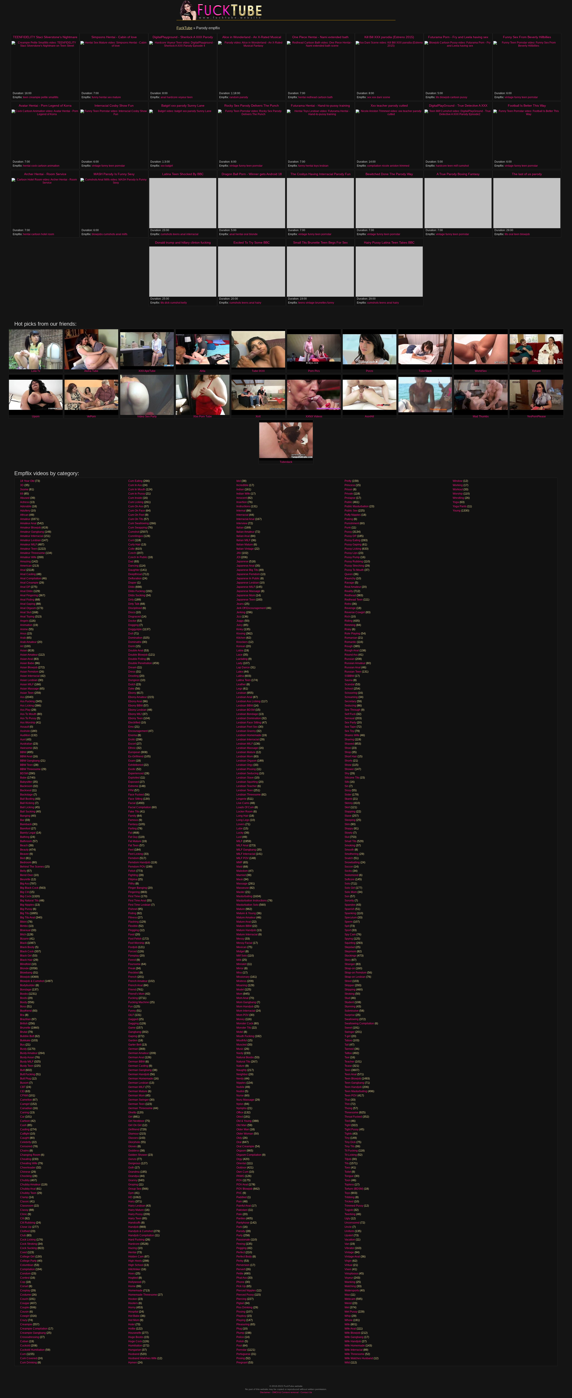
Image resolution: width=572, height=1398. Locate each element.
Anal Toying (27, 616)
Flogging (133, 930)
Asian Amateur (29, 654)
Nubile (240, 1087)
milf (456, 165)
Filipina (132, 879)
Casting (24, 1129)
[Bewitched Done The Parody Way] (389, 203)
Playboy (241, 1315)
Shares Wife (352, 735)
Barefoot (25, 828)
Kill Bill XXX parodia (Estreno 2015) (389, 37)
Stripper (349, 985)
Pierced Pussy (245, 1294)
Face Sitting (135, 798)
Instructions (243, 506)
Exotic (132, 769)
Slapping (350, 811)
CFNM (24, 1095)
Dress (131, 671)
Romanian (351, 637)
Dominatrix (134, 642)
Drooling (133, 675)
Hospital (133, 1311)
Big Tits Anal (27, 917)
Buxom (24, 1082)
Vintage (349, 1252)
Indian (240, 489)
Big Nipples (27, 904)
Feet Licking (135, 853)
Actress (24, 502)
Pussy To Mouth (354, 570)
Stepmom (350, 951)
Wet (347, 1307)
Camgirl (25, 1104)
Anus (23, 633)
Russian (350, 659)
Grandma (134, 1171)
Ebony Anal (135, 701)
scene (386, 97)
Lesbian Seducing (247, 773)
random (234, 97)
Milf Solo (241, 955)
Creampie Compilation (34, 1328)
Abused (24, 497)
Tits (347, 1163)
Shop (348, 752)
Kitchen (241, 637)
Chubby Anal (28, 1188)
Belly (23, 870)
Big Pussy (26, 909)
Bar (22, 820)
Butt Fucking (27, 1074)
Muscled (241, 1044)
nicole (385, 165)
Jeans (240, 603)
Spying (349, 938)
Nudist (240, 1091)
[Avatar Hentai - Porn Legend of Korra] (45, 135)
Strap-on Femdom (355, 972)
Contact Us (306, 1392)
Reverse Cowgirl (355, 612)
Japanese (242, 561)
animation (53, 165)
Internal (241, 510)
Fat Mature (134, 841)
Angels (24, 620)
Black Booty (27, 947)
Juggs (240, 620)
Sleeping (350, 820)
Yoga (456, 502)
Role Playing (352, 633)
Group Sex (134, 1188)
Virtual (348, 1265)
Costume (25, 1294)
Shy (347, 773)
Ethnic (132, 748)
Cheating (25, 1159)
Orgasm (241, 1150)
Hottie (131, 1328)
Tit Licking (351, 1154)
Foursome (134, 964)
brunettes (321, 302)
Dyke (131, 688)
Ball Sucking (27, 811)
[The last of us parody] (526, 203)
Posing (240, 1358)
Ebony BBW (135, 705)
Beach (24, 845)
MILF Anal (242, 845)
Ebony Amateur (137, 697)
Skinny (349, 803)
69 (21, 493)
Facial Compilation (139, 807)
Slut (347, 837)
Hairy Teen (134, 1218)
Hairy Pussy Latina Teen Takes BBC (389, 242)
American (26, 565)
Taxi (347, 1057)
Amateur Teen (28, 548)
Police (240, 1337)
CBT (22, 1087)
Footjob (132, 947)
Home (132, 1286)
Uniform (349, 1231)
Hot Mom (133, 1320)
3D (22, 485)
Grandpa (133, 1176)
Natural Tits (243, 1061)
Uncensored (352, 1222)
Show (348, 764)
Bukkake (25, 1040)
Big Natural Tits (29, 900)
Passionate (243, 1239)
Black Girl (26, 955)
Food (131, 934)
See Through (352, 709)
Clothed (25, 1231)
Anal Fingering (29, 595)
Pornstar (241, 1349)
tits (437, 97)
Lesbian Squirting (247, 781)
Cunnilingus (135, 536)
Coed (23, 1252)
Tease (348, 1065)
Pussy (348, 531)
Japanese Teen (245, 599)
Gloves (132, 1146)
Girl (130, 1116)
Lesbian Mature (245, 752)
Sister (348, 794)
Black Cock (27, 951)
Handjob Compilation (141, 1235)
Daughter (134, 570)
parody (244, 97)
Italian (240, 527)
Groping (133, 1184)
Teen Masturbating (356, 1091)
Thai (347, 1099)
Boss (23, 1006)
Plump (240, 1332)
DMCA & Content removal (285, 1392)
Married (241, 875)
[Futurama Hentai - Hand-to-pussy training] (320, 135)
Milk (238, 959)
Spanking (350, 913)
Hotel (131, 1324)
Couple (24, 1307)
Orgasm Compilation (248, 1154)
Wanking (350, 1282)
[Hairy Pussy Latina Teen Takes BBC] (389, 271)
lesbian (324, 165)
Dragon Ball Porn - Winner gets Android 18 (252, 174)
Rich (347, 616)
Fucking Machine (138, 1002)
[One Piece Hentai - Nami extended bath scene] (320, 66)
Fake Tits (133, 811)
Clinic (23, 1214)
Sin (347, 786)
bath (330, 97)
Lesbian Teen (244, 790)
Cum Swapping (137, 527)
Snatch (349, 858)
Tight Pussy (352, 1129)
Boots (23, 998)
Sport (348, 930)
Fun (130, 1006)
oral (246, 234)
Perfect (240, 1252)
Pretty (348, 481)
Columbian (27, 1265)
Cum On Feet (136, 514)
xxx (374, 97)
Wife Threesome (354, 1354)
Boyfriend (26, 1010)
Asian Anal (26, 659)
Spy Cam (350, 934)
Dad (130, 561)
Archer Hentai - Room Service (45, 174)
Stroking (350, 993)
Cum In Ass (135, 485)
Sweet (348, 1027)
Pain (239, 1201)
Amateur (25, 519)
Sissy (348, 790)
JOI (238, 557)
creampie (34, 97)
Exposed (133, 781)
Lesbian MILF (244, 743)
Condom (25, 1273)
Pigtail (240, 1303)
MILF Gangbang (246, 849)
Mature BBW (244, 926)
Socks (348, 870)
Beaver (24, 853)
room (51, 234)
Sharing (349, 739)
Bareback (26, 824)
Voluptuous (351, 1273)
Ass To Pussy (28, 718)
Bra (22, 1015)
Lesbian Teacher (246, 786)
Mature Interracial (247, 934)
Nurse (240, 1095)
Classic (24, 1201)
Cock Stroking (28, 1243)
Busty (23, 1048)
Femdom (133, 858)
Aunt (23, 739)
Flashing (133, 921)
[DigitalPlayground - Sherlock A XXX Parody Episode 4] (182, 66)
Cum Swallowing (138, 523)
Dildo (131, 586)
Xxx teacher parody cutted (389, 105)
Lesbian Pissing (246, 769)
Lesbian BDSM (245, 709)
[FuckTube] (221, 10)
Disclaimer (265, 1392)
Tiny (347, 1137)
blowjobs (97, 234)
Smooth (349, 849)
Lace (239, 654)
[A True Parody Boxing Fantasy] (458, 203)
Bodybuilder (27, 985)
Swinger (350, 1031)
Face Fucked (136, 794)
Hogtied (133, 1277)
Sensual (350, 718)
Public (348, 502)
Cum (23, 1354)
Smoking (350, 845)
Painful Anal (243, 1205)
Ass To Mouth (28, 714)
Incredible (242, 485)
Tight (348, 1125)
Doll (130, 633)
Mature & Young (246, 913)
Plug (239, 1328)
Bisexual (25, 930)
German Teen (136, 1104)
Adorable (25, 506)
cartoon (322, 97)
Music (240, 1048)
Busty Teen (27, 1065)
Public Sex (351, 510)
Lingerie (241, 798)
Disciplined (135, 608)
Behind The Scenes (32, 866)
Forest (132, 959)
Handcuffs (134, 1222)
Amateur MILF (28, 544)
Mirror (240, 968)
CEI (22, 1091)
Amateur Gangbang (32, 531)
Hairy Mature (136, 1210)
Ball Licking (27, 807)
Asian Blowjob (29, 667)
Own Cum (242, 1171)
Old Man (241, 1125)
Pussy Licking (353, 548)
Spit (347, 926)
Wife (347, 1324)
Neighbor (242, 1074)
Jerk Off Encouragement (251, 608)
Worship (458, 493)
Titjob (348, 1159)
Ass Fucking (27, 701)
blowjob (445, 97)
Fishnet (132, 909)
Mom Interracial (245, 1010)
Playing (241, 1320)
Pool (239, 1345)
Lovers (240, 824)
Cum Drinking (28, 1362)
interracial (192, 234)
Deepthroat (135, 574)
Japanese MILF (245, 586)
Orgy (239, 1159)
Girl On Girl (135, 1125)
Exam (131, 760)
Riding (349, 620)
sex (109, 97)
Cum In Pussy (136, 493)
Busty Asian (27, 1057)
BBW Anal (26, 756)
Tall (347, 1044)
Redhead (350, 595)
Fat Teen (133, 845)
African (24, 514)
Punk (348, 527)
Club (23, 1235)
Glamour (133, 1133)
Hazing (132, 1248)
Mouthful (241, 1040)
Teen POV (351, 1095)
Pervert (240, 1269)
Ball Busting (27, 798)
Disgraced (134, 616)
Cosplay (25, 1290)
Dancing (133, 565)
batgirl (169, 165)
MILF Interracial (245, 853)
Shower (349, 769)
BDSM (24, 773)
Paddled (241, 1197)
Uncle (348, 1226)
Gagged (133, 1019)
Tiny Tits (350, 1146)
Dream (132, 667)
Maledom (242, 870)
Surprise (350, 1015)
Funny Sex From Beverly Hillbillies (527, 37)
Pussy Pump (352, 557)
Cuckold (25, 1345)
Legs (239, 688)
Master (240, 892)
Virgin (348, 1260)
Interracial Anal (245, 519)
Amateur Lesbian (30, 540)
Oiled (239, 1116)
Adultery (25, 510)
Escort (132, 743)
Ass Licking (27, 705)
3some (24, 489)
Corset (24, 1286)
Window (458, 481)
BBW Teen (26, 764)
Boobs (24, 993)
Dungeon (134, 680)
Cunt (131, 540)
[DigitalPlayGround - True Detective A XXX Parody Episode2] (458, 135)
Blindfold (25, 964)
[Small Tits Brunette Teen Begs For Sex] (320, 271)
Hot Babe (134, 1315)
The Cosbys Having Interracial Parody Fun (320, 174)
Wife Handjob (353, 1341)
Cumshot (133, 531)
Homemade (135, 1290)
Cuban (24, 1341)
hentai (103, 97)
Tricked (349, 1201)
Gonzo (132, 1159)
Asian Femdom (29, 671)
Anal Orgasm (28, 608)
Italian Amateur (245, 531)
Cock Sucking (28, 1248)
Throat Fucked (353, 1116)
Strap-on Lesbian (355, 976)
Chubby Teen (28, 1193)
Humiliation (135, 1345)
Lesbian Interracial (247, 739)
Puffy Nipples (353, 514)
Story (348, 959)
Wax (347, 1294)
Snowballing (352, 862)
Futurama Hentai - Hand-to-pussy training (320, 105)
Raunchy (350, 578)
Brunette (25, 1027)
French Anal (135, 985)
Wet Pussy (351, 1311)
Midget (240, 951)
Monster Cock (244, 1023)
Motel (239, 1031)
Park (239, 1226)
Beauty (24, 849)
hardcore (172, 97)
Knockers (242, 642)
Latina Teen (243, 680)
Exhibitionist (135, 764)
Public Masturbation (357, 506)
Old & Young (244, 1121)
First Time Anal (137, 900)
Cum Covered (28, 1358)
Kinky (239, 629)
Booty (23, 1002)
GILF (131, 1015)
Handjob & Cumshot (140, 1231)
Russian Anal (353, 667)
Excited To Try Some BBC (251, 242)
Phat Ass (241, 1277)
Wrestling (458, 497)
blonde (253, 234)
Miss (239, 972)
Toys (347, 1193)
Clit (22, 1218)
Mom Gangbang (246, 1002)
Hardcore (134, 1243)
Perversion (243, 1265)
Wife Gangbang (354, 1337)
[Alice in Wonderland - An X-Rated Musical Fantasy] (251, 66)
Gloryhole (134, 1142)
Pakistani (242, 1210)
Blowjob (25, 976)
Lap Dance (243, 667)
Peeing (240, 1243)
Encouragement (138, 731)
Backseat (25, 790)
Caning (24, 1112)
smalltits (53, 97)
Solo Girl (350, 887)
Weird (348, 1303)
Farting (132, 828)
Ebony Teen (135, 718)
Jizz (238, 616)
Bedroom (25, 862)
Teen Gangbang (354, 1082)
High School (135, 1265)
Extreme (133, 786)
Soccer (349, 866)
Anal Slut (25, 612)
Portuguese (243, 1354)
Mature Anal (243, 921)
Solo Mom (351, 892)
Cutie (131, 548)
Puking (349, 519)
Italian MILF (243, 540)
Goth (131, 1167)
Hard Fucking (136, 1239)
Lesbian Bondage (247, 714)
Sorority (349, 900)
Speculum (351, 917)
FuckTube (184, 28)
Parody (240, 1231)
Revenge (350, 608)
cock (34, 165)
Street (348, 981)
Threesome (351, 1112)
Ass (22, 697)
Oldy (239, 1137)
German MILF (136, 1087)
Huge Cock (135, 1341)
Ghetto (132, 1112)
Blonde (24, 968)
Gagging (133, 1023)
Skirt (347, 807)
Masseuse (242, 887)
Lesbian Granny (246, 731)
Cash (23, 1125)
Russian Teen (353, 671)
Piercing (241, 1299)
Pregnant (242, 1362)
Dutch (131, 684)
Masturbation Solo (247, 904)
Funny (132, 1010)
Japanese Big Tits (247, 570)
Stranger (350, 964)
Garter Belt (134, 1044)
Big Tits (24, 913)
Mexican (241, 947)
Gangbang (134, 1031)
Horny (132, 1307)
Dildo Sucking (136, 595)
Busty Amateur (29, 1053)
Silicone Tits (352, 777)
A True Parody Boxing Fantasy (458, 174)
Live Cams (242, 803)
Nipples (241, 1082)
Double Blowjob (138, 654)
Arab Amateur (28, 642)
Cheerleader (28, 1167)
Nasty (239, 1053)
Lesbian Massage (247, 748)
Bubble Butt (27, 1036)
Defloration (135, 578)
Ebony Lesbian (137, 709)
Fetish (132, 870)
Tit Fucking (351, 1150)
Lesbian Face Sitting (248, 722)
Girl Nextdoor (136, 1121)
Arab (23, 637)
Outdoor (241, 1167)
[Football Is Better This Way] (526, 135)
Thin (347, 1104)
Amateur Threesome (32, 553)
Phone (240, 1282)
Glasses (133, 1137)
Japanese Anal (245, 565)
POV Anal (242, 1184)
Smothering (352, 853)
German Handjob (138, 1074)
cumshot (463, 165)
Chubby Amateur (30, 1184)
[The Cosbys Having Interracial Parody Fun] (320, 203)
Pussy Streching (354, 565)
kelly (184, 302)
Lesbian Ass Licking (248, 701)
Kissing (240, 633)
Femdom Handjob (139, 862)
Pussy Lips (351, 553)
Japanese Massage (248, 591)
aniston (394, 165)
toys (316, 165)
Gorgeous (134, 1163)
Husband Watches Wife (142, 1358)
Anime (24, 629)
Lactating (242, 659)
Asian (23, 650)
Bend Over (26, 875)
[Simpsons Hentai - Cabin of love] (113, 66)
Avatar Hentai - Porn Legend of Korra (45, 105)
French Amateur (137, 981)
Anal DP (25, 586)
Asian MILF (27, 684)
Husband (133, 1354)
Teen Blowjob (353, 1078)
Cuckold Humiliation (32, 1349)
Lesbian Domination (248, 718)
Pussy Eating (352, 540)
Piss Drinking (244, 1307)
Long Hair (242, 815)
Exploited (134, 777)
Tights (348, 1133)
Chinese (25, 1171)
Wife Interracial (354, 1349)
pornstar (533, 97)
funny (95, 97)
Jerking (240, 612)
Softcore (350, 879)
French (132, 976)
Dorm (131, 646)
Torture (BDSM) (354, 1188)
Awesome (26, 748)
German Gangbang (140, 1070)
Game (132, 1027)
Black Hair (26, 959)
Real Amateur (353, 586)
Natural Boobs (245, 1057)
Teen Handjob (353, 1087)
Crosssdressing (29, 1337)
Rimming (350, 625)
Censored (26, 1146)
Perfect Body (244, 1256)
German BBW (136, 1061)
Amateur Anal (28, 523)
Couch (24, 1299)
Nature (240, 1065)
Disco (131, 612)
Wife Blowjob (352, 1332)
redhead (312, 97)
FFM (131, 790)
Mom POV (242, 1015)
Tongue (349, 1176)
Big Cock (25, 896)
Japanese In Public (248, 578)
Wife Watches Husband (359, 1358)
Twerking (350, 1214)
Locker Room (244, 811)
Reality (349, 591)
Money (240, 1019)
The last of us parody (527, 174)
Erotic (131, 739)
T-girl (348, 1036)
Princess (350, 485)
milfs (124, 234)
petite (44, 97)
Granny (132, 1180)
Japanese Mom (245, 595)
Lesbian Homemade (248, 735)
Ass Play (25, 709)
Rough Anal (352, 650)
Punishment (352, 523)
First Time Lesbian (139, 904)
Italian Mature (244, 544)
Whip (348, 1315)
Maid (239, 866)
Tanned (349, 1048)
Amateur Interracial (31, 536)
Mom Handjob (245, 1006)
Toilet (348, 1171)
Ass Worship (27, 722)
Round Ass (351, 654)
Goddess (133, 1150)
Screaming (351, 697)
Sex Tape (350, 726)
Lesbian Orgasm (246, 760)
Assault (24, 726)
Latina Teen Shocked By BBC (183, 174)
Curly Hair (134, 544)
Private (349, 493)
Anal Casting (28, 574)
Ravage (349, 582)
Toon (348, 1180)
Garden (132, 1040)
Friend (132, 989)
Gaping (132, 1036)
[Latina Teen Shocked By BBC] (182, 203)
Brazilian (25, 1019)
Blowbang (26, 972)
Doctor (132, 620)
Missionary (243, 976)
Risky (348, 629)
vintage (509, 97)
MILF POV (242, 858)
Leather (241, 684)
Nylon (240, 1104)
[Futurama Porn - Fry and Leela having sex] (458, 66)
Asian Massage (29, 688)
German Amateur (138, 1053)
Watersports (352, 1290)
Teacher (349, 1061)
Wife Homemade (355, 1345)
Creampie (26, 1324)
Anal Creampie (29, 582)
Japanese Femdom (248, 574)
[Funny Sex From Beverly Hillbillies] (526, 66)
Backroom (26, 786)
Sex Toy (349, 731)
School (349, 688)
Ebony (132, 692)
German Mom (136, 1095)
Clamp (24, 1197)
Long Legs (242, 820)
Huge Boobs (135, 1337)
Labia (239, 650)
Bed (22, 858)
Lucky (240, 832)
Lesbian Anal (244, 697)
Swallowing (352, 1019)
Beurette (25, 879)
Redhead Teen (354, 599)
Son (347, 896)
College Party (28, 1260)
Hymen (132, 1362)
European (134, 752)
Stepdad (350, 947)
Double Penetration (140, 663)
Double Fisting (137, 659)
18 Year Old (27, 481)
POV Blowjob (244, 1188)
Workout (458, 489)
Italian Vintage (245, 548)
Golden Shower (137, 1154)
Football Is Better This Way (527, 105)
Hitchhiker (134, 1269)
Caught (24, 1137)
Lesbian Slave (245, 777)
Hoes (131, 1273)
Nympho (241, 1108)
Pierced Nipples (246, 1290)
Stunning (350, 1006)
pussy (463, 97)
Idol (238, 481)
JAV (238, 553)
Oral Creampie (245, 1146)
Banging (25, 815)
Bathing (24, 837)
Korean (240, 646)
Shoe (348, 748)
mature (116, 97)
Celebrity (25, 1142)
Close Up (26, 1226)
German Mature (137, 1091)
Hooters (133, 1303)
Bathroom (26, 841)
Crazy (23, 1320)
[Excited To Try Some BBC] (251, 271)
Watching (350, 1286)
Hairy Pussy (135, 1214)
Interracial (242, 514)
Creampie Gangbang (33, 1332)
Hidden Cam (136, 1256)
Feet (131, 849)
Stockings (350, 955)
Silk (347, 781)
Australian (26, 743)
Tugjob (349, 1210)
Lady (239, 663)
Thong (348, 1108)
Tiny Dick (350, 1142)
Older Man (242, 1129)
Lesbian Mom (244, 756)
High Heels (135, 1260)
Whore (349, 1320)
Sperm (349, 921)
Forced (132, 951)
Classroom (26, 1205)
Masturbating (244, 896)
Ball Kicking (27, 803)
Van (347, 1243)
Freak (131, 968)
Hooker (132, 1299)
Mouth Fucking (245, 1036)
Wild (347, 1362)
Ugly (347, 1218)
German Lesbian (138, 1082)
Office (239, 1112)
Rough (349, 646)
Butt (22, 1070)
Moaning (241, 985)
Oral (239, 1142)
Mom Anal (242, 998)
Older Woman (244, 1133)
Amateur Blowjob (30, 527)
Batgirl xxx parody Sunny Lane (182, 105)
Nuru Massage (245, 1099)
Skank (348, 798)
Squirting (350, 942)
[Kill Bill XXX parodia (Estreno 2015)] (389, 66)
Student (349, 1002)
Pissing (240, 1311)
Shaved (349, 743)
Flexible (133, 926)
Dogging (133, 625)
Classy (24, 1210)
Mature (240, 909)
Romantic (350, 642)
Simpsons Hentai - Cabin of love (114, 37)
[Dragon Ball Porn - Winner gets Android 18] (251, 203)
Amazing (25, 561)
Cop (22, 1282)
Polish (240, 1341)
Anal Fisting (27, 599)
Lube (239, 828)
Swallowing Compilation (359, 1023)
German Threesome (140, 1108)
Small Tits (350, 841)
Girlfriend (133, 1129)
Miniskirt (241, 964)
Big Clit (24, 892)
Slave (348, 815)
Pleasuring (243, 1324)
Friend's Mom (136, 993)
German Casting (138, 1065)
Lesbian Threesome (248, 794)
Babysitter (26, 781)
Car (22, 1116)
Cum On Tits (135, 519)
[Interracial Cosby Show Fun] (113, 135)
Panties (241, 1218)
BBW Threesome (30, 769)
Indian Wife (243, 493)
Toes (347, 1167)
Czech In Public (137, 557)
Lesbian (241, 692)
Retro (348, 603)
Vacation (350, 1239)
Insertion (241, 502)
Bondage (25, 989)
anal (163, 97)
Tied (347, 1121)
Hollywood (134, 1282)
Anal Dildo (26, 591)
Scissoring (351, 692)
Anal (23, 570)
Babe (23, 777)
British (24, 1023)
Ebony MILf (135, 714)
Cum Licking (135, 502)
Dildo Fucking (136, 591)
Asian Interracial (30, 675)
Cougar (24, 1303)
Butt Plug (25, 1078)
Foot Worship (136, 942)
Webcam (350, 1299)
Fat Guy (133, 837)
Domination (135, 637)
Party (239, 1235)
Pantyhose (242, 1222)
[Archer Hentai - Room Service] (45, 203)
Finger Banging (137, 887)
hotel (44, 234)
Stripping (350, 989)
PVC (239, 1193)
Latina (240, 675)
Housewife (134, 1332)
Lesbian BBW (244, 705)
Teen (348, 1070)
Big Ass (24, 883)
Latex (239, 671)
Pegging (241, 1248)
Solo (347, 883)
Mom (239, 993)
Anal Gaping (27, 603)
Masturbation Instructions (251, 900)
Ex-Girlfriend (135, 756)
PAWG (240, 1176)
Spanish (350, 909)
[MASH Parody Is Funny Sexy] (113, 203)
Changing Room (30, 1154)
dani (379, 97)
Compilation (27, 1269)
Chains (24, 1150)
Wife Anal (350, 1328)
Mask (239, 879)
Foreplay (133, 955)
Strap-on (350, 968)
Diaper (132, 582)
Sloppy (349, 828)
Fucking (133, 998)
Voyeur (349, 1277)
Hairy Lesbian (136, 1205)
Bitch (23, 934)
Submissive (352, 1010)
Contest (24, 1277)
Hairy (131, 1201)
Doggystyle (135, 629)
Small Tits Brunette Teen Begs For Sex (320, 242)
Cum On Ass (135, 506)
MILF (239, 841)
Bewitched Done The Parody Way (389, 174)
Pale (239, 1214)
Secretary (350, 701)
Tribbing (350, 1197)
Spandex (350, 904)
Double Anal (135, 650)
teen (25, 97)
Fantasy (133, 824)
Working (458, 485)
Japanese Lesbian (247, 582)
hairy (258, 302)
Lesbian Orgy (244, 764)
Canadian (26, 1108)
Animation (26, 625)
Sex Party (350, 722)
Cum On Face (136, 510)
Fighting (133, 875)
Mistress (241, 981)
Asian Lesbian (29, 680)
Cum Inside (135, 497)
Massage (242, 883)
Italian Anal (243, 536)
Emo (131, 726)
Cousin (24, 1311)
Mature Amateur (246, 917)
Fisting (132, 913)
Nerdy (240, 1078)
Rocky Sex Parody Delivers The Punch (251, 105)
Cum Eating (135, 481)
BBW (23, 752)
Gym (131, 1193)
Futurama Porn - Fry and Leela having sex (458, 37)
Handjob (133, 1226)
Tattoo (348, 1053)
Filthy (131, 883)
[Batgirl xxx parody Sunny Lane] (182, 135)
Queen (349, 574)
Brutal (23, 1031)
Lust (239, 837)
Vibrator (349, 1248)
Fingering (134, 892)
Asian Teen (27, 692)
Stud (347, 998)
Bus (22, 1044)
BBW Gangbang (30, 760)
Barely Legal (28, 832)
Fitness (132, 917)
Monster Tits (243, 1027)
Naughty (241, 1070)
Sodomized (351, 875)
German (133, 1048)
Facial (132, 803)
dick (167, 302)
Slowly (349, 832)
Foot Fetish (135, 938)
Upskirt (349, 1235)
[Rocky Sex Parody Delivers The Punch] (251, 135)
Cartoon (25, 1121)
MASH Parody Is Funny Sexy (114, 174)
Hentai (132, 1252)
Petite (239, 1273)
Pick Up (241, 1286)
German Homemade (140, 1078)
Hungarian (134, 1349)
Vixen (348, 1269)
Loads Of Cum (245, 807)
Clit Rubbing (27, 1222)
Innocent (241, 497)
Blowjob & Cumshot (32, 981)
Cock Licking (28, 1239)
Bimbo (24, 926)
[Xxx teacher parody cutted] (389, 135)
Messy (240, 938)
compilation (374, 165)
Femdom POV (136, 866)
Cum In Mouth (136, 489)
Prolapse (350, 497)
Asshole (25, 731)
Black (23, 942)
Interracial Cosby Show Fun (114, 105)
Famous (133, 820)
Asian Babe (27, 663)
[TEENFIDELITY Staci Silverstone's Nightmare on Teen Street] (45, 66)
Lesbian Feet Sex (247, 726)
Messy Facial (244, 942)
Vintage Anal (352, 1256)
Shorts (348, 760)
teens (176, 234)
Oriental (241, 1163)
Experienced (136, 773)
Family (132, 815)
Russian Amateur (355, 663)
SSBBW (349, 675)
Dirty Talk (133, 603)
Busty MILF (27, 1061)
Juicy (239, 625)
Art (21, 646)
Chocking (26, 1176)
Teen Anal (351, 1074)
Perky (239, 1260)
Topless (349, 1184)
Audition (25, 735)
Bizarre (24, 938)
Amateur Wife (28, 557)
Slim (347, 824)
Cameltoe (26, 1099)
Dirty (131, 599)
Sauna (349, 680)
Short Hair (351, 756)
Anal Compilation (30, 578)
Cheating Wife (28, 1163)
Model (240, 989)
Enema (132, 735)
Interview (241, 523)
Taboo (348, 1040)
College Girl (27, 1256)
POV (239, 1180)
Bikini (23, 921)
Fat (130, 832)
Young (457, 510)
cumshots (109, 234)
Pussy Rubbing (354, 561)
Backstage (26, 794)
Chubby (25, 1180)
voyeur (182, 97)
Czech (132, 553)
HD (130, 1197)
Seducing (350, 705)
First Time (134, 896)
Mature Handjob (246, 930)
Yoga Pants (460, 506)
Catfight (24, 1133)
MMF (239, 862)
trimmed (404, 165)
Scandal (350, 684)
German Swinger (138, 1099)
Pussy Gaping (353, 544)
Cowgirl (24, 1315)
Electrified (134, 722)
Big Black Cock (29, 887)
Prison (348, 489)
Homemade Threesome (142, 1294)
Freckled (133, 972)
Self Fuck (350, 714)
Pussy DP (350, 536)
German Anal (136, 1057)
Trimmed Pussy (354, 1205)
